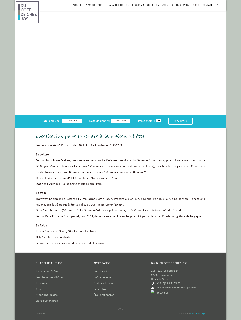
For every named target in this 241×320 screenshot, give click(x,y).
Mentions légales (47, 295)
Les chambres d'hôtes (50, 277)
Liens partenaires (47, 301)
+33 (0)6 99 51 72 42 (168, 283)
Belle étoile (101, 289)
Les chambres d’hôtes (145, 5)
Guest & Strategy (197, 314)
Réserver (41, 283)
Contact (207, 5)
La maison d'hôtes (47, 272)
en (217, 5)
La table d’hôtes (118, 5)
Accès (196, 5)
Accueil (77, 5)
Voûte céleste (102, 277)
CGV (38, 289)
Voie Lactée (101, 272)
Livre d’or (182, 5)
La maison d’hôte (95, 5)
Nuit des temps (103, 283)
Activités (167, 5)
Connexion (40, 314)
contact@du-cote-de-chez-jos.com (176, 287)
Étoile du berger (104, 295)
